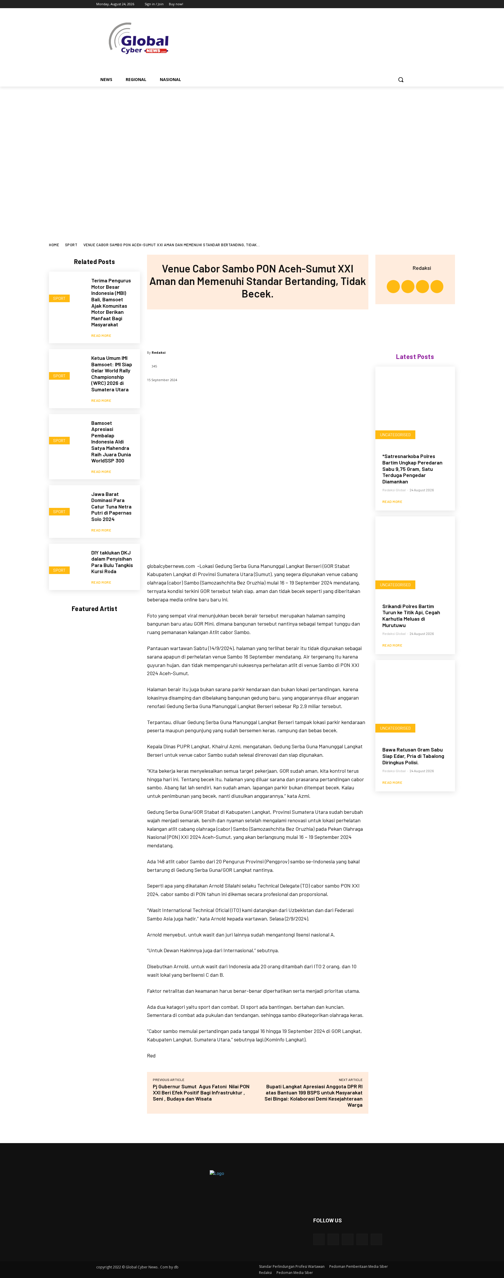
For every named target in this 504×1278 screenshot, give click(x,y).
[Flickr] (347, 1239)
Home (54, 244)
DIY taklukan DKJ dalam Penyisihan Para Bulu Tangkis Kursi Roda (112, 562)
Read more (101, 335)
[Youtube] (404, 4)
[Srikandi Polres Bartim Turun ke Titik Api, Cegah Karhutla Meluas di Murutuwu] (415, 556)
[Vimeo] (396, 4)
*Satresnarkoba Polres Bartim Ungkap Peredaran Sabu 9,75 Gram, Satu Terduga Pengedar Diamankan (412, 468)
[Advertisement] (252, 130)
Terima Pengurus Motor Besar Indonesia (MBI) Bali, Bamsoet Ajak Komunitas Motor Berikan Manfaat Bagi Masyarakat (111, 302)
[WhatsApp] (276, 327)
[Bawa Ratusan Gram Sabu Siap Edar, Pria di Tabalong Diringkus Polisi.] (415, 700)
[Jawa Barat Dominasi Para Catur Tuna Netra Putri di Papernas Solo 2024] (67, 503)
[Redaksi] (405, 268)
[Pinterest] (257, 327)
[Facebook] (372, 4)
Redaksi (159, 352)
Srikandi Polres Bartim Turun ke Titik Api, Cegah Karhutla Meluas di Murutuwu (411, 615)
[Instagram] (380, 4)
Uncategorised (395, 434)
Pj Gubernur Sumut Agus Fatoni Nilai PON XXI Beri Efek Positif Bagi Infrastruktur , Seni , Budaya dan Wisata (201, 1092)
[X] (388, 4)
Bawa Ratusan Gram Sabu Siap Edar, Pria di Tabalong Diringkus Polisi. (413, 755)
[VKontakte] (376, 1239)
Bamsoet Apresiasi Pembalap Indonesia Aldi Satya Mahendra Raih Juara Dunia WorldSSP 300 (111, 442)
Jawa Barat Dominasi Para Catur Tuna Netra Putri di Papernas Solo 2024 (111, 506)
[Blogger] (319, 1239)
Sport (71, 244)
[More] (296, 327)
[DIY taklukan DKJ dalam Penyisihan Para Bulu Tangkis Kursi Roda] (67, 562)
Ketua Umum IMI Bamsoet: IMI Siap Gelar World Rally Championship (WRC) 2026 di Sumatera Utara (111, 373)
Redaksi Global (394, 490)
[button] (401, 80)
